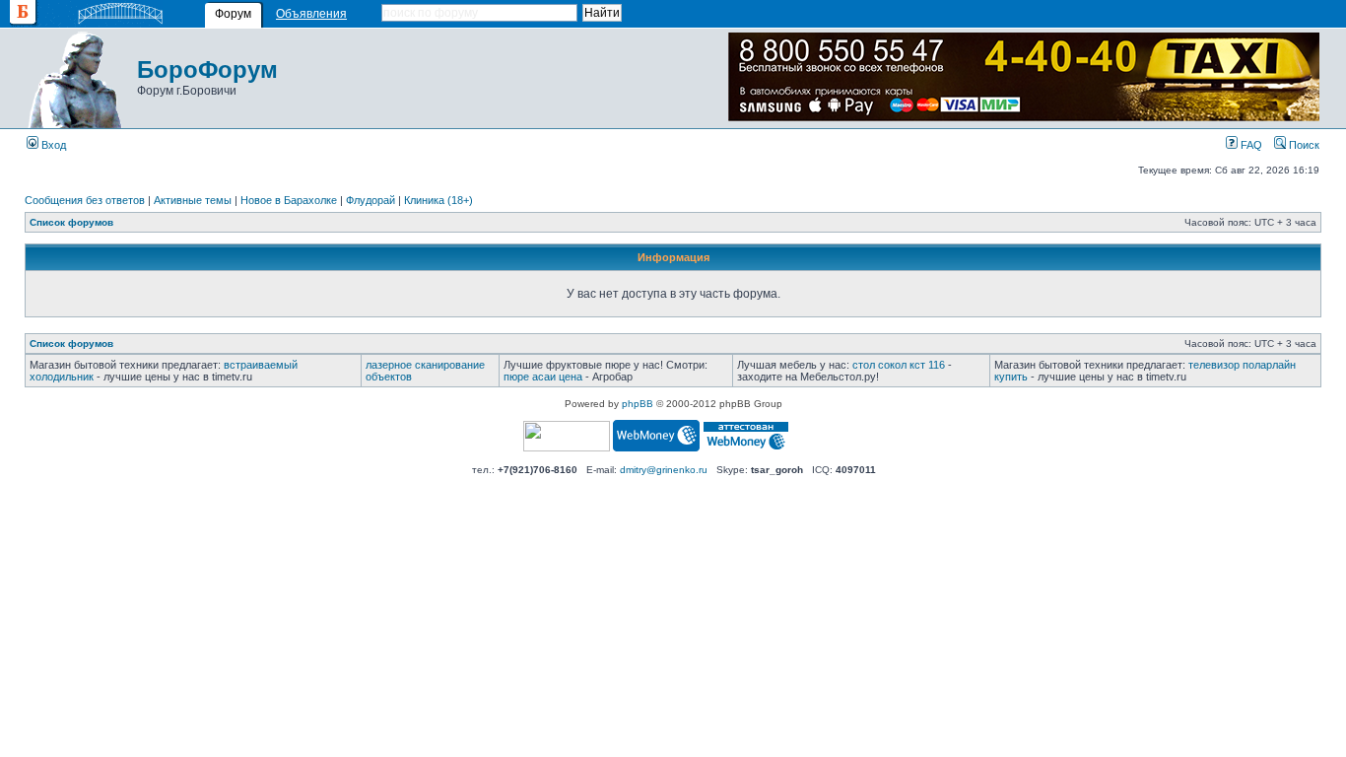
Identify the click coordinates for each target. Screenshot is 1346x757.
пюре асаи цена (543, 376)
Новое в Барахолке (288, 200)
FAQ (1250, 145)
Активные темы (193, 200)
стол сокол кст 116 (898, 365)
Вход (52, 145)
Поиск (1302, 145)
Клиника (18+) (438, 200)
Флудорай (370, 200)
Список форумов (71, 222)
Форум (233, 14)
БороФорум (207, 69)
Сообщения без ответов (85, 200)
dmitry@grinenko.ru (663, 469)
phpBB (637, 403)
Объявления (311, 14)
